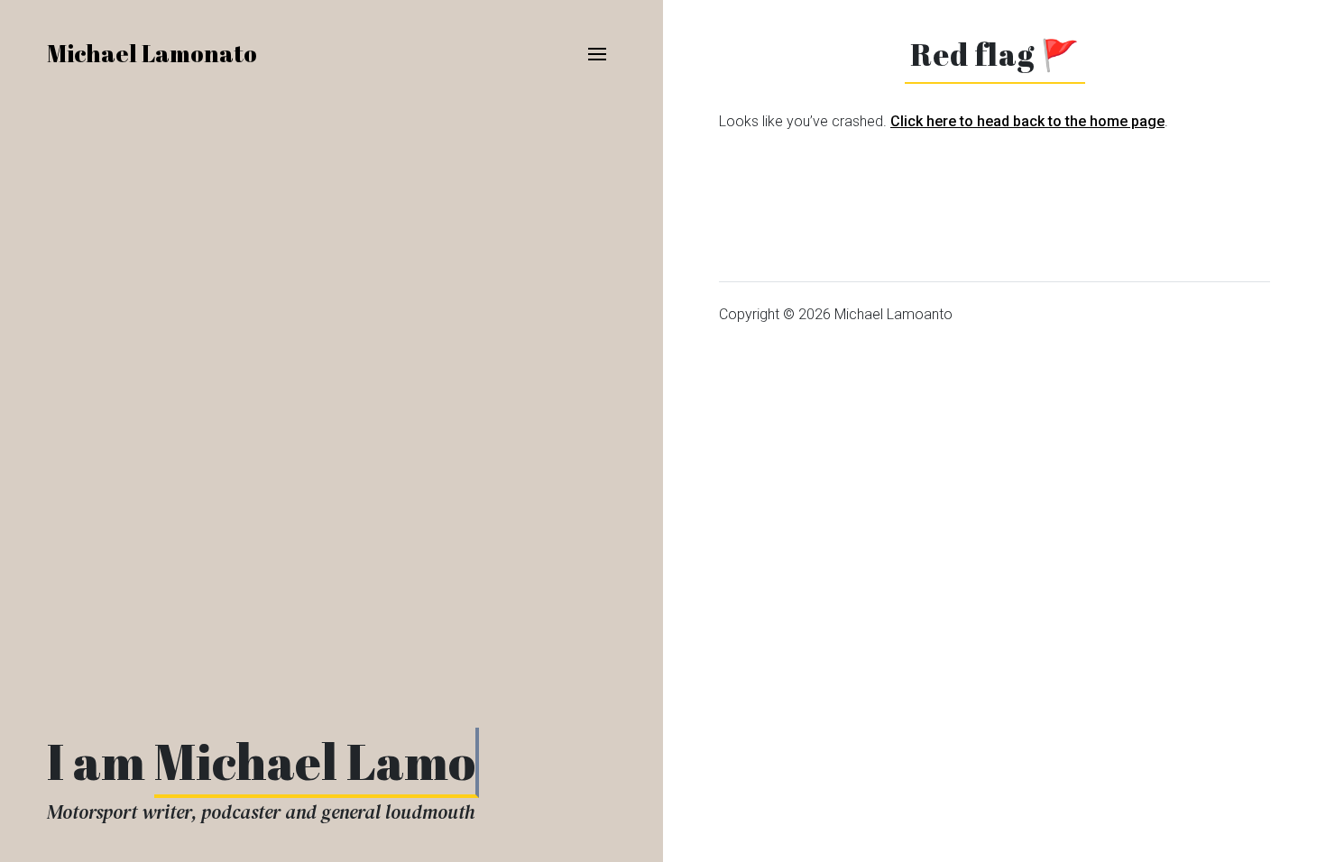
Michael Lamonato (152, 53)
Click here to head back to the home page (1027, 121)
